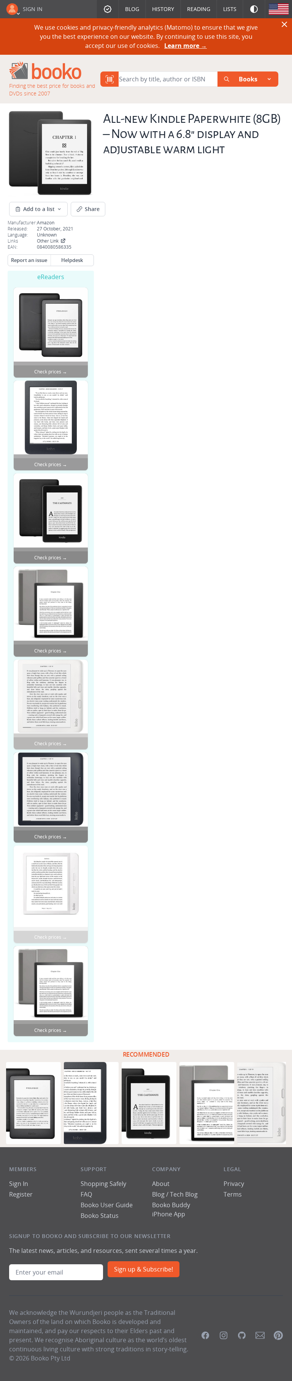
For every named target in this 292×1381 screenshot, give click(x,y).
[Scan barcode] (109, 79)
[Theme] (254, 9)
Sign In (33, 9)
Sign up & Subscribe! (143, 1269)
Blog (132, 9)
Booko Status (100, 1215)
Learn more (185, 45)
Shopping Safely (103, 1183)
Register (21, 1194)
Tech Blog (184, 1194)
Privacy (234, 1183)
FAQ (86, 1194)
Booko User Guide (107, 1205)
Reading (198, 9)
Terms (233, 1194)
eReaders (50, 277)
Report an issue (29, 260)
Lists (229, 9)
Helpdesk (72, 260)
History (163, 9)
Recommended (146, 1054)
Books (248, 79)
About (161, 1183)
